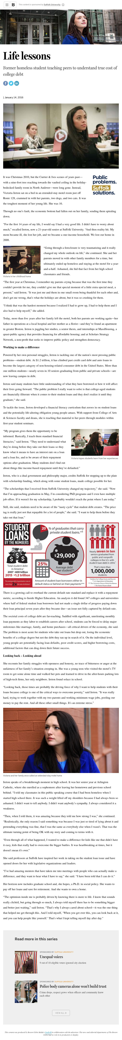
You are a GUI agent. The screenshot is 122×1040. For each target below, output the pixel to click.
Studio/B (48, 1032)
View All (61, 1013)
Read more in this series (36, 939)
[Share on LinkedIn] (16, 84)
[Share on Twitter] (11, 84)
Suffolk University (52, 5)
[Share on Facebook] (5, 84)
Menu (7, 5)
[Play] (61, 136)
